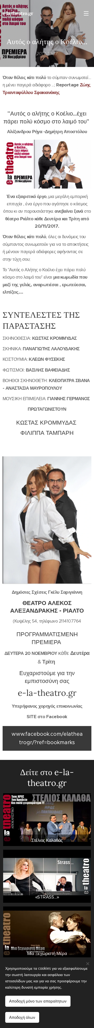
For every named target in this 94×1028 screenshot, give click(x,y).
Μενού (86, 13)
